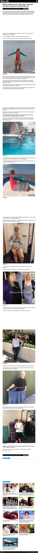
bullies (9, 449)
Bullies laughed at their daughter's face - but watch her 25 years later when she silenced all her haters (10, 494)
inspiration (17, 449)
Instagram (12, 107)
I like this (5, 155)
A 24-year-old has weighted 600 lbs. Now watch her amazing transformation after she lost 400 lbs (26, 507)
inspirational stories (23, 449)
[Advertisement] (19, 24)
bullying (6, 449)
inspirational (28, 449)
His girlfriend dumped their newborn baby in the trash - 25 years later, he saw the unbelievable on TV (10, 535)
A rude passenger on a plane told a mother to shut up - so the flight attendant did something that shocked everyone (10, 548)
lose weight (13, 449)
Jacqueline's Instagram (10, 447)
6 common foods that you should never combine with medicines (26, 534)
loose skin (9, 450)
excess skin (5, 450)
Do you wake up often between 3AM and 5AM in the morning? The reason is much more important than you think (26, 521)
